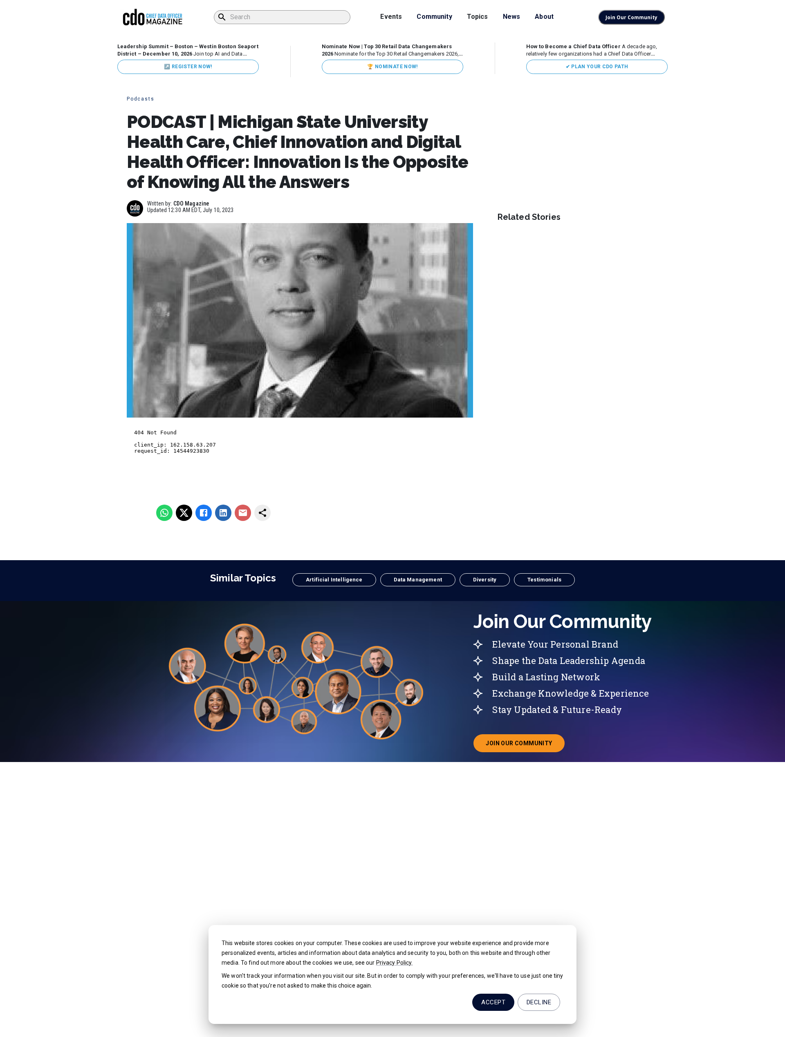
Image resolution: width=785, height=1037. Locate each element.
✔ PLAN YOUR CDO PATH (597, 66)
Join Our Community (631, 17)
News (511, 16)
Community (434, 16)
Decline (539, 1002)
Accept (493, 1002)
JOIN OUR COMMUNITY (525, 745)
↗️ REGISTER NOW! (188, 66)
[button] (334, 579)
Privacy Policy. (394, 962)
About (544, 16)
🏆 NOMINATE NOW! (392, 66)
